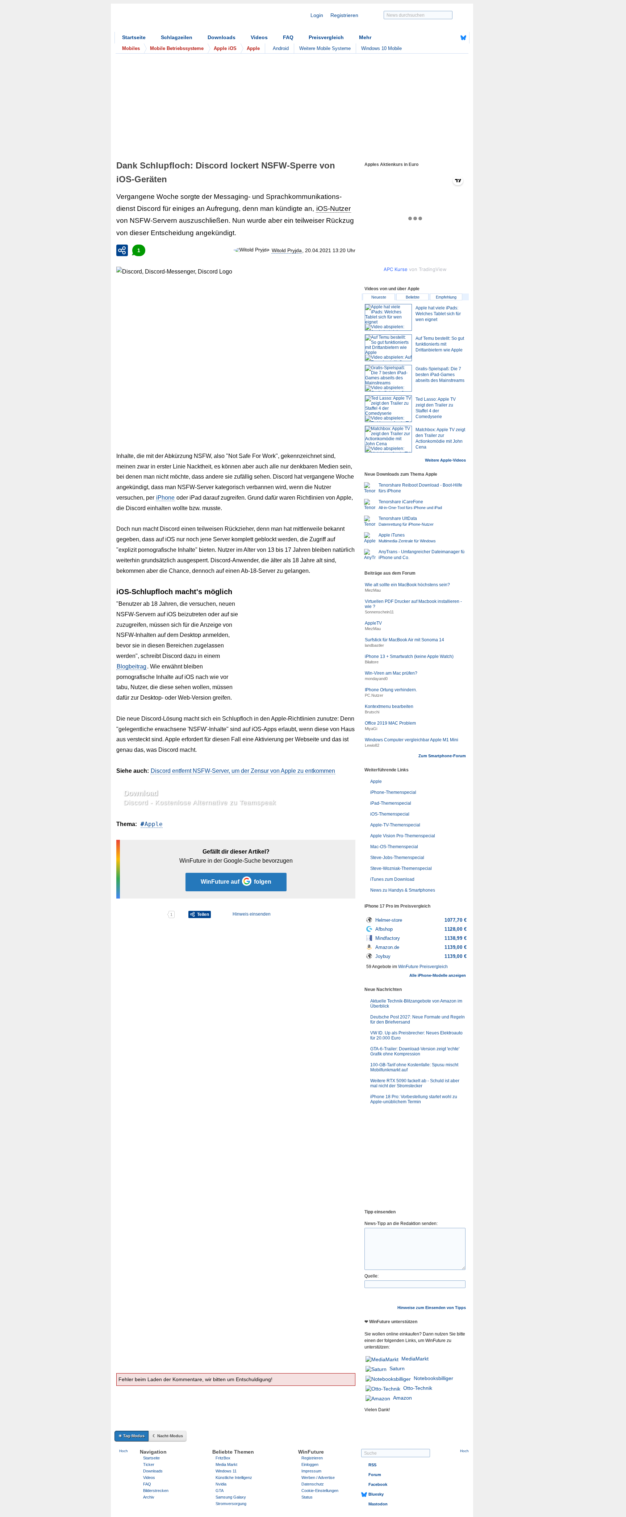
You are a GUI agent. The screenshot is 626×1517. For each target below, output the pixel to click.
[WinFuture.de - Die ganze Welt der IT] (176, 19)
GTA (220, 1490)
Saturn (397, 1368)
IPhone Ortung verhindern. (391, 689)
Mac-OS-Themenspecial (394, 846)
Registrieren (344, 15)
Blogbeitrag (131, 666)
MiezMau (373, 590)
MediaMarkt (415, 1359)
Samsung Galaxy (231, 1497)
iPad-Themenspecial (390, 803)
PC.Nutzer (374, 695)
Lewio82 (372, 745)
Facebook (377, 1484)
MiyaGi (371, 728)
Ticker (148, 1464)
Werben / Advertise (318, 1477)
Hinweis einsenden (252, 914)
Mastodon (378, 1504)
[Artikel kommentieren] (141, 914)
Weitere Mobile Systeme (325, 48)
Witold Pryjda (287, 250)
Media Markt (226, 1464)
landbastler (374, 645)
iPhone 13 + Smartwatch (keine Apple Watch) (409, 656)
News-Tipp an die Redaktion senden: (401, 1223)
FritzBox (223, 1458)
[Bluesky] (463, 38)
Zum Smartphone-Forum (442, 756)
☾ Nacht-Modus (168, 1436)
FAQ (288, 37)
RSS (372, 1465)
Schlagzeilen (176, 37)
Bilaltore (372, 662)
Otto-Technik (417, 1388)
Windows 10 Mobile (381, 48)
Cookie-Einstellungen (319, 1490)
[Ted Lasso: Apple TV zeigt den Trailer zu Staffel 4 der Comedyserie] (388, 409)
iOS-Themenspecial (389, 814)
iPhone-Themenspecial (393, 792)
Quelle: (371, 1276)
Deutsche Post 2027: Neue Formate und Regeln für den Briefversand (417, 1019)
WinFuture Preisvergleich (423, 966)
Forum (374, 1474)
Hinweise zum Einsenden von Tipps (431, 1307)
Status (307, 1497)
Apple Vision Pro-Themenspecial (402, 835)
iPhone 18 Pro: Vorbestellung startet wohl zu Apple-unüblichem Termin (413, 1099)
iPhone (165, 498)
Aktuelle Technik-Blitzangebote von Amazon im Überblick (416, 1004)
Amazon (402, 1398)
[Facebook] (452, 37)
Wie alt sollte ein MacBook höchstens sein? (407, 584)
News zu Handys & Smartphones (402, 890)
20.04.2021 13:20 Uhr (330, 250)
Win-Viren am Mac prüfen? (391, 673)
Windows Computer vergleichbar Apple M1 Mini (411, 739)
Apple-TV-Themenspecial (395, 825)
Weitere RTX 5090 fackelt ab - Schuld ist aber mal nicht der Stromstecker (414, 1083)
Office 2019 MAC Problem (390, 723)
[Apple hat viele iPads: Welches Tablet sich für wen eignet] (388, 317)
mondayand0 (376, 678)
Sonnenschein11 (379, 612)
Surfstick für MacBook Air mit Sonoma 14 (404, 639)
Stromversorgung (231, 1503)
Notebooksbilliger (433, 1378)
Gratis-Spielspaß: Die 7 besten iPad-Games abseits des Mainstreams (440, 374)
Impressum (311, 1471)
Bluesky (376, 1494)
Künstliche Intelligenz (234, 1477)
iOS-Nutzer (333, 208)
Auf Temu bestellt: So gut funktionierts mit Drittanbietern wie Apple (440, 344)
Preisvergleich (326, 37)
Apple (154, 824)
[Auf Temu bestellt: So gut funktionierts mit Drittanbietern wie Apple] (388, 348)
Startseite (134, 37)
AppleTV (373, 623)
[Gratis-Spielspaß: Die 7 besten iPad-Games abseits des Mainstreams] (388, 378)
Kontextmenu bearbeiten (389, 706)
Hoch (123, 1451)
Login (316, 15)
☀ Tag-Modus (131, 1436)
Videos (259, 37)
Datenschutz (312, 1484)
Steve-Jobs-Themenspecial (397, 857)
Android (281, 48)
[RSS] (440, 37)
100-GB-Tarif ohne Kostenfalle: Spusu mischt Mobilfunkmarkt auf (414, 1067)
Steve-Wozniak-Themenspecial (401, 868)
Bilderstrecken (155, 1490)
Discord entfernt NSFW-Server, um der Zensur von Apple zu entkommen (243, 771)
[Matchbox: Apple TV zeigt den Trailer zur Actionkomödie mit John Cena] (388, 439)
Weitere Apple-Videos (445, 460)
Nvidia (221, 1484)
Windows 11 (226, 1471)
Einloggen (309, 1464)
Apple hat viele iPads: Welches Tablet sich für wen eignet (438, 313)
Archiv (148, 1497)
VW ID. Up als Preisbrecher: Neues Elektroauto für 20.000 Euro (416, 1035)
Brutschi (372, 712)
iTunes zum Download (392, 879)
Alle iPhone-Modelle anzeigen (437, 975)
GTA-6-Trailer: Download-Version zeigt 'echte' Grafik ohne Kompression (414, 1051)
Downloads (221, 37)
